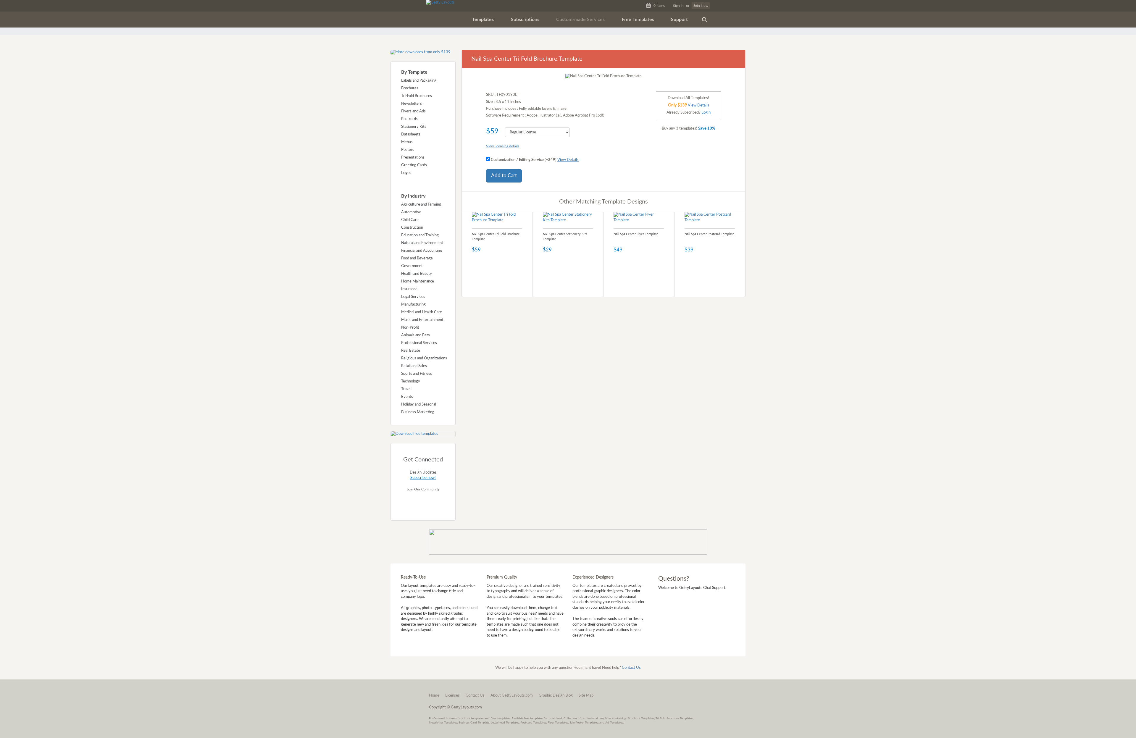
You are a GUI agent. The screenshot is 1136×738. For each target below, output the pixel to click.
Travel (406, 389)
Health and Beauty (416, 274)
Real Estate (410, 351)
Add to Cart (504, 175)
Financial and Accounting (421, 251)
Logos (406, 173)
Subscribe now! (423, 478)
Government (412, 266)
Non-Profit (410, 328)
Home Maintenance (417, 281)
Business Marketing (417, 412)
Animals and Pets (415, 335)
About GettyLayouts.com (511, 695)
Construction (412, 228)
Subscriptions (525, 19)
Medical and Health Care (421, 312)
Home (434, 695)
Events (407, 397)
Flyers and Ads (413, 111)
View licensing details (502, 146)
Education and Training (420, 235)
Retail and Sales (414, 366)
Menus (407, 142)
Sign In (678, 5)
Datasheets (410, 134)
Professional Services (419, 343)
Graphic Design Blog (556, 695)
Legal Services (413, 297)
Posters (407, 150)
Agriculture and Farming (421, 204)
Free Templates (638, 19)
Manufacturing (413, 304)
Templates (483, 19)
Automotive (411, 212)
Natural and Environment (422, 243)
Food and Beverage (417, 258)
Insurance (409, 289)
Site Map (586, 695)
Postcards (409, 119)
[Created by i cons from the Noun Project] (704, 19)
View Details (568, 160)
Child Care (410, 220)
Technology (410, 381)
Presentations (413, 157)
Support (679, 19)
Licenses (452, 695)
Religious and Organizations (424, 358)
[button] (482, 19)
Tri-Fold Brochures (416, 96)
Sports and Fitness (416, 374)
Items (659, 5)
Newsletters (411, 104)
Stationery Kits (413, 127)
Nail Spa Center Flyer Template (636, 234)
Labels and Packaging (418, 81)
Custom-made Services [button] (580, 19)
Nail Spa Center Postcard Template (709, 234)
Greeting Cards (414, 165)
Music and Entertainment (422, 320)
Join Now (700, 5)
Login (706, 112)
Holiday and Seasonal (418, 404)
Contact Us (631, 668)
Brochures (409, 88)
